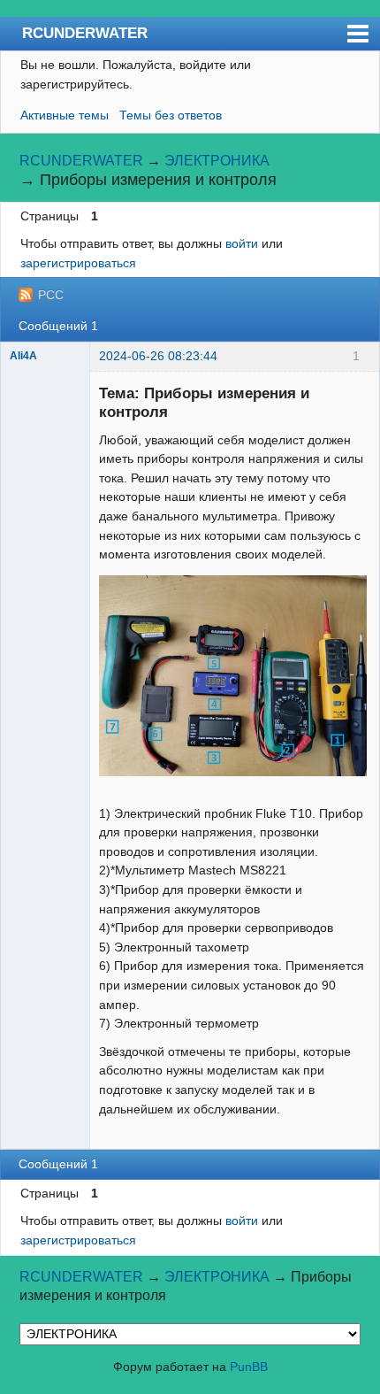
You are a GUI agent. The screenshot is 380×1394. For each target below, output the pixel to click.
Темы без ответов (170, 115)
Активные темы (64, 115)
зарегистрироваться (78, 263)
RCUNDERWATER (85, 33)
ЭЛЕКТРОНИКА (217, 160)
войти (241, 243)
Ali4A (23, 355)
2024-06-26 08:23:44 (158, 356)
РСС (51, 295)
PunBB (249, 1366)
